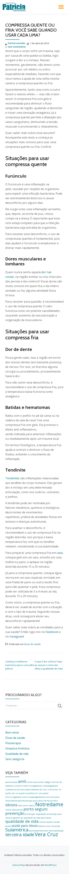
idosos (11, 804)
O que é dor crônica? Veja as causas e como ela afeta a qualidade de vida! (48, 665)
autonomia (38, 782)
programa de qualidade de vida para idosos (31, 818)
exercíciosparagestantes (33, 797)
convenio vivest (21, 786)
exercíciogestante (13, 797)
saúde (8, 826)
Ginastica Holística (17, 748)
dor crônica (48, 789)
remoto (42, 822)
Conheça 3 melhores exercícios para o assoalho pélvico (19, 665)
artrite (30, 782)
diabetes (35, 789)
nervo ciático (28, 805)
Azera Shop (18, 865)
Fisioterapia (13, 743)
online (8, 810)
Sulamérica (16, 829)
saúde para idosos (24, 825)
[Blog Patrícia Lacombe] (15, 7)
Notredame (49, 804)
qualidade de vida (22, 821)
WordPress (51, 865)
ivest (20, 805)
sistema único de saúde (49, 826)
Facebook (52, 632)
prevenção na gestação (35, 814)
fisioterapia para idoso (32, 800)
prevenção (14, 813)
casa (60, 553)
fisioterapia (17, 800)
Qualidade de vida (16, 754)
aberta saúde (11, 782)
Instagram (16, 636)
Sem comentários (17, 46)
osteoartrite (17, 810)
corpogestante (35, 786)
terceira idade (19, 834)
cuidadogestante (50, 786)
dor (41, 789)
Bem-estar (12, 732)
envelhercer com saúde (37, 793)
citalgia (47, 782)
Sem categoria (14, 759)
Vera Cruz (46, 834)
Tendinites (12, 478)
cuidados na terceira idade (17, 789)
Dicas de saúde (32, 644)
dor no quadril (18, 793)
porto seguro (36, 809)
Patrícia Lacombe (16, 43)
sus (30, 830)
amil (22, 781)
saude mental (53, 822)
